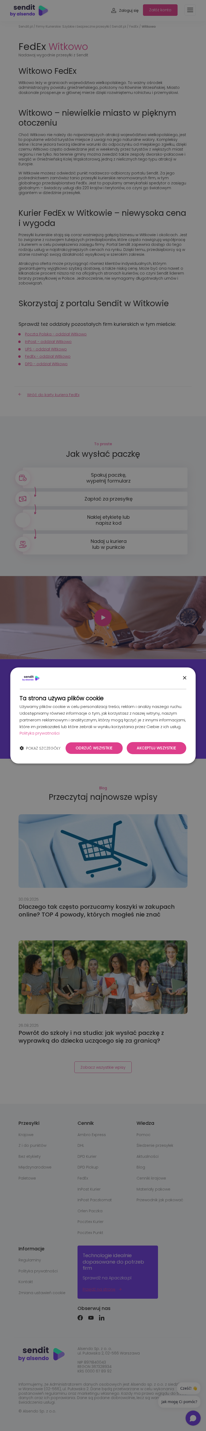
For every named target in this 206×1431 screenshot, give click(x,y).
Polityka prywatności (40, 733)
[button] (40, 748)
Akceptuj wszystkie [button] (156, 748)
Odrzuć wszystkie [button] (94, 748)
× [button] (184, 678)
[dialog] (103, 715)
